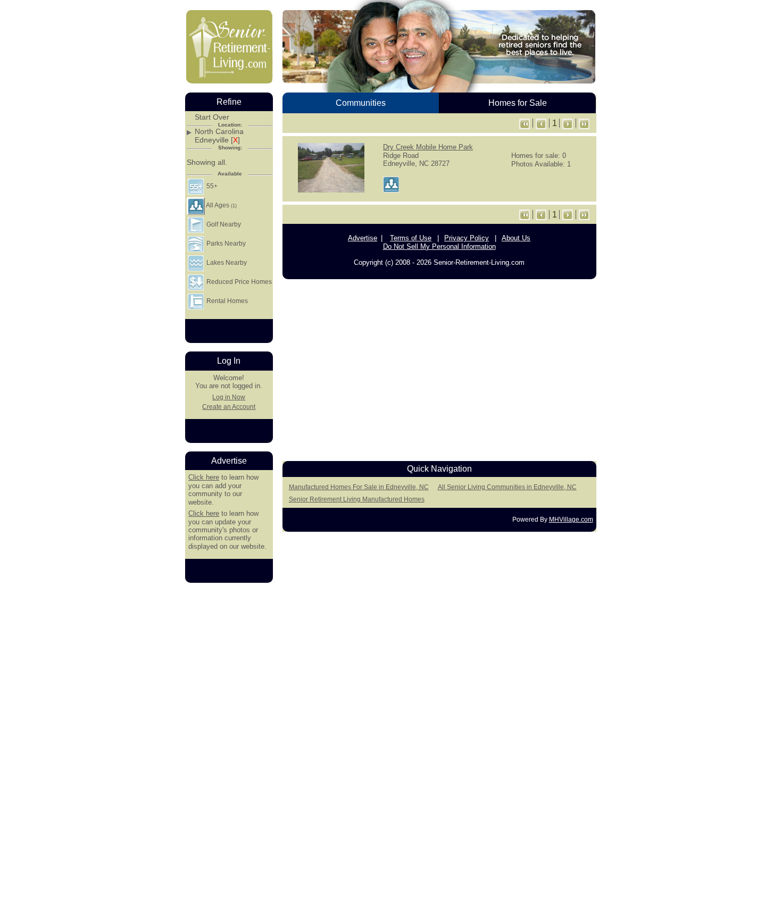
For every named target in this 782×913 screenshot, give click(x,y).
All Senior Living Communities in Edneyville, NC (507, 487)
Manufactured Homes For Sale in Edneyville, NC (359, 487)
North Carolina (219, 132)
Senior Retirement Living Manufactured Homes (357, 499)
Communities (361, 102)
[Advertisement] (439, 366)
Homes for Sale (517, 102)
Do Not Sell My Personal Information (439, 246)
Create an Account (228, 407)
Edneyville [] (217, 140)
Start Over (212, 117)
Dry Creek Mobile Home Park (428, 147)
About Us (516, 238)
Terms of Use (410, 238)
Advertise (362, 238)
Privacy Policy (466, 238)
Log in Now (228, 397)
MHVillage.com (571, 519)
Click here (203, 477)
